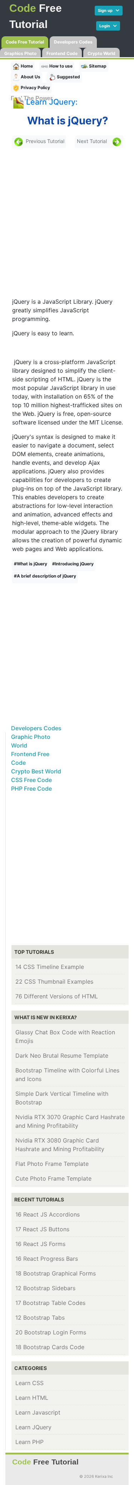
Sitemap (97, 66)
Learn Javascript (37, 1412)
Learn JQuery (33, 1427)
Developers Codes (73, 42)
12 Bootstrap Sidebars (45, 1288)
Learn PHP (29, 1441)
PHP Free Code (31, 788)
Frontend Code (62, 53)
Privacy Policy (35, 87)
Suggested (68, 76)
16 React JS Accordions (47, 1214)
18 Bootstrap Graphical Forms (55, 1273)
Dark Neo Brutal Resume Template (61, 1055)
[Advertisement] (67, 222)
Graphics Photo (20, 53)
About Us (30, 76)
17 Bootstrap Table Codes (50, 1302)
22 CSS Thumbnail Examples (54, 981)
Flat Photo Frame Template (52, 1163)
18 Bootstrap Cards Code (49, 1347)
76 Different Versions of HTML (56, 996)
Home (26, 66)
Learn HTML (31, 1397)
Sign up (107, 10)
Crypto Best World (36, 771)
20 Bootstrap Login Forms (50, 1332)
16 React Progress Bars (46, 1258)
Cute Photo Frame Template (53, 1178)
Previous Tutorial (45, 141)
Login (106, 25)
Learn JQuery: (52, 101)
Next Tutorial (92, 141)
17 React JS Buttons (42, 1229)
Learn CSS (29, 1383)
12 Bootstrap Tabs (40, 1317)
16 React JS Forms (40, 1243)
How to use (60, 66)
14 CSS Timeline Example (49, 966)
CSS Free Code (31, 779)
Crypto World (101, 53)
